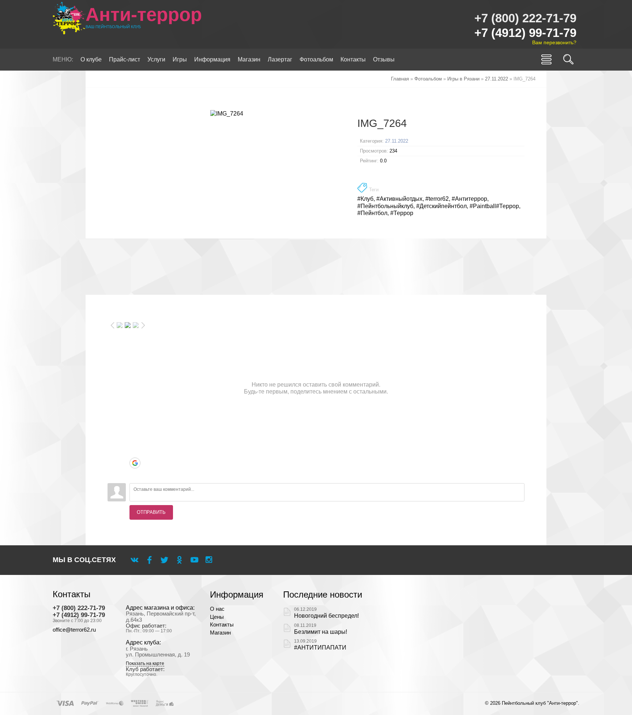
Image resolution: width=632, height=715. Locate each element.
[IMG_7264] (227, 113)
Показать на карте (145, 663)
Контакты (222, 625)
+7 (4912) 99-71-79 (525, 32)
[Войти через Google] (134, 463)
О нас (217, 609)
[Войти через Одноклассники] (134, 473)
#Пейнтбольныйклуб (385, 206)
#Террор (401, 213)
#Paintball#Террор (494, 206)
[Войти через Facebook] (134, 441)
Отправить (151, 512)
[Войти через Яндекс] (134, 452)
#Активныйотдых (399, 199)
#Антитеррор (469, 199)
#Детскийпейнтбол (441, 206)
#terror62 (437, 199)
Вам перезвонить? (554, 42)
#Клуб (365, 199)
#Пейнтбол (372, 213)
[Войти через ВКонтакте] (134, 430)
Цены (217, 617)
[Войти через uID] (134, 419)
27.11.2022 (396, 141)
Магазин (220, 633)
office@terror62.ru (74, 630)
